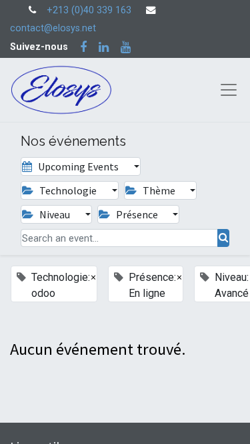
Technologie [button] (68, 190)
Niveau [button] (54, 214)
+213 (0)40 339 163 (89, 10)
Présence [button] (137, 214)
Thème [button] (159, 190)
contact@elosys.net (53, 28)
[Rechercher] (223, 238)
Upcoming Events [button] (78, 166)
